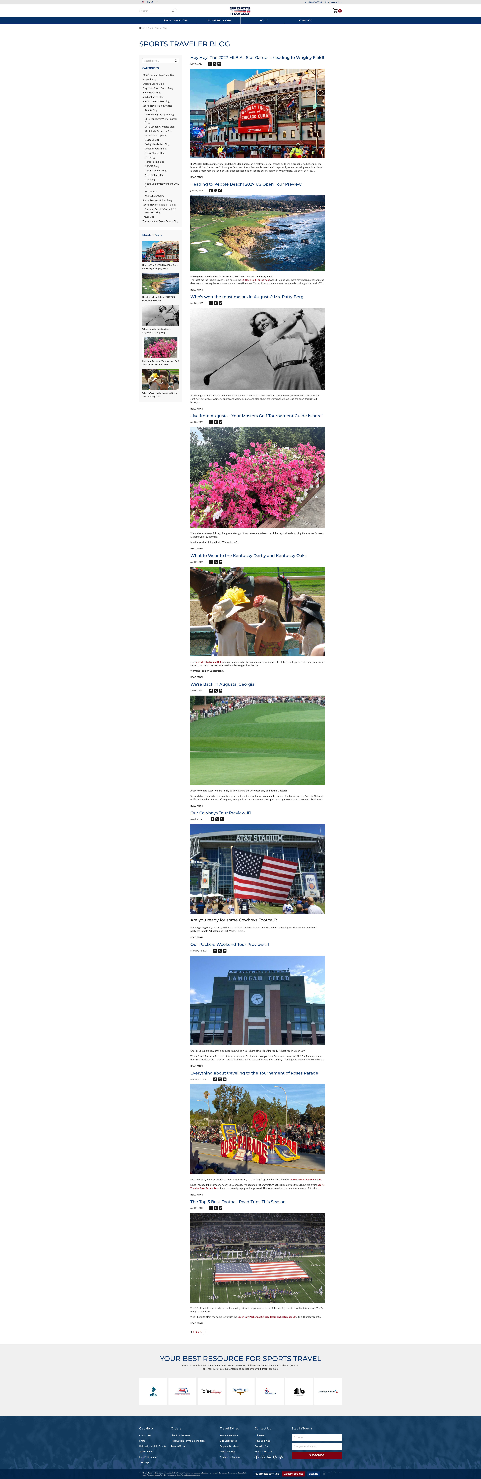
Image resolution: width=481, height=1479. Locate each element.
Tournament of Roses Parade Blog (161, 221)
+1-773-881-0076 (263, 1451)
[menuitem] (175, 20)
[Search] (175, 61)
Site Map (144, 1462)
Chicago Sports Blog (153, 83)
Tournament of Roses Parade (305, 1179)
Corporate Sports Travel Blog (158, 88)
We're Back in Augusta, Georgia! (223, 684)
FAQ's (142, 1440)
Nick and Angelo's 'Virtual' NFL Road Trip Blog (161, 211)
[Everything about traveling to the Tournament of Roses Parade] (257, 1129)
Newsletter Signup (230, 1456)
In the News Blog (151, 92)
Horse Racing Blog (154, 161)
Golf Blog (150, 157)
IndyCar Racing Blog (153, 96)
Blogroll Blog (149, 79)
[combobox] (158, 10)
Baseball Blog (152, 139)
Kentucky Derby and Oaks (209, 661)
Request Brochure (229, 1446)
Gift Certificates (228, 1440)
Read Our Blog (227, 1451)
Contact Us (145, 1435)
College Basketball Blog (157, 144)
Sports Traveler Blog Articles (157, 105)
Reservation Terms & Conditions (188, 1440)
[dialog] (240, 1474)
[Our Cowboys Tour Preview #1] (257, 869)
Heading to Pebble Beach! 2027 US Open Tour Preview (246, 184)
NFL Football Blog (154, 174)
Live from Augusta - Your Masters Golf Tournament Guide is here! (256, 415)
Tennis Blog (151, 110)
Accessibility (146, 1451)
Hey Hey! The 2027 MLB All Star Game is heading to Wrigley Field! (257, 57)
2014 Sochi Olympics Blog (158, 131)
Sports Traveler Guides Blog (157, 200)
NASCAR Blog (152, 166)
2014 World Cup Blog (156, 135)
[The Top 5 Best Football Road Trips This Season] (257, 1258)
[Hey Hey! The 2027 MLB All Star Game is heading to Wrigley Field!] (257, 114)
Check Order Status (181, 1435)
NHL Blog (150, 179)
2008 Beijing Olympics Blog (159, 114)
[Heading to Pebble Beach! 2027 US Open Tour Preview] (257, 233)
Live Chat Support (148, 1456)
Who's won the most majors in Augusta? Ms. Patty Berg (247, 296)
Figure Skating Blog (155, 152)
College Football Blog (156, 148)
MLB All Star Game (154, 195)
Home (142, 28)
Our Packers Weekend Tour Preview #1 (229, 944)
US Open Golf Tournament (256, 279)
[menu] (240, 20)
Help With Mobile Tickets (152, 1446)
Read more (197, 177)
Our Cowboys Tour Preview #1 (220, 812)
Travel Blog (148, 216)
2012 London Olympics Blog (159, 126)
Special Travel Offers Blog (156, 101)
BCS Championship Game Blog (159, 74)
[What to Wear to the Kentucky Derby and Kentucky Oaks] (257, 612)
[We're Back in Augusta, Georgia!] (257, 741)
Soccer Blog (151, 191)
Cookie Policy (242, 1473)
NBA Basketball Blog (155, 170)
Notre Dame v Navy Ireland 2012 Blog (162, 185)
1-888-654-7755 (314, 2)
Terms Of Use (178, 1446)
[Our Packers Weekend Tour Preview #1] (257, 1001)
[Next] (206, 1332)
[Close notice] (324, 1474)
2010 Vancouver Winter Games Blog (161, 120)
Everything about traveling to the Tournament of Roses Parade (254, 1073)
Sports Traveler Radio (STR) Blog (159, 204)
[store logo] (240, 11)
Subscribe (316, 1455)
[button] (148, 2)
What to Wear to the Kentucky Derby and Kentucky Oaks (248, 555)
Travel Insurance (229, 1435)
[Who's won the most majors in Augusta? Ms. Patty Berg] (257, 349)
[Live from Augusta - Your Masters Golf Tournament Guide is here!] (257, 478)
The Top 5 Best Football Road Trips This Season (238, 1201)
